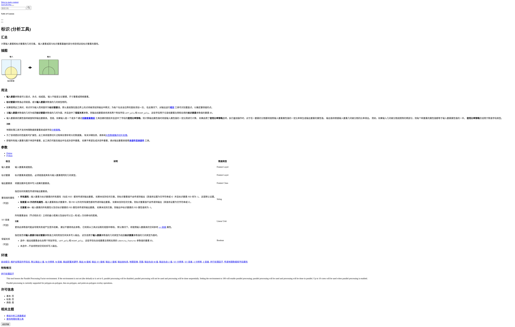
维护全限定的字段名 (20, 262)
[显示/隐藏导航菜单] (13, 5)
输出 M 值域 (85, 262)
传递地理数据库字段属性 (236, 262)
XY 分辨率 (178, 262)
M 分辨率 (49, 262)
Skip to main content (10, 2)
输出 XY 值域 (98, 262)
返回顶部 (5, 324)
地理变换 (133, 262)
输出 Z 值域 (111, 262)
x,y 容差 (162, 227)
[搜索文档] (28, 8)
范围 (141, 262)
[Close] (2, 19)
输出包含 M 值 (151, 262)
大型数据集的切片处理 (116, 135)
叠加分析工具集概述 (16, 316)
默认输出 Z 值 (37, 262)
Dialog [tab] (9, 153)
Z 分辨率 (198, 262)
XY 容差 (188, 262)
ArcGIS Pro (6, 4)
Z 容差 (206, 262)
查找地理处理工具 (15, 319)
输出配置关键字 (70, 262)
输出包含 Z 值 (165, 262)
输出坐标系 (123, 262)
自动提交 (5, 262)
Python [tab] (9, 156)
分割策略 (56, 130)
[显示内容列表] (2, 22)
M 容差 (58, 262)
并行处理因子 (216, 262)
